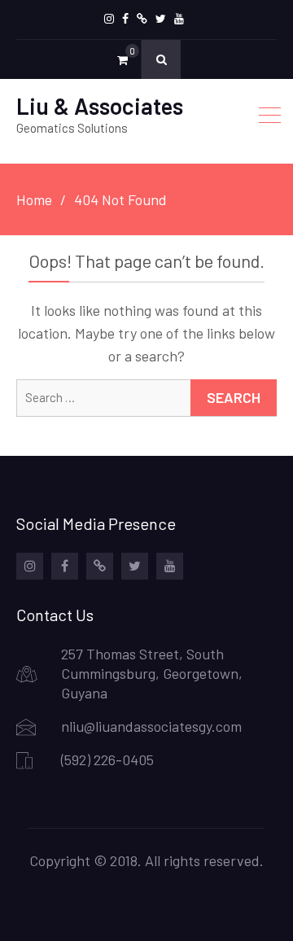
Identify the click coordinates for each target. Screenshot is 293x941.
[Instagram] (109, 18)
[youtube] (179, 18)
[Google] (142, 18)
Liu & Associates (99, 106)
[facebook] (125, 18)
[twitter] (160, 18)
